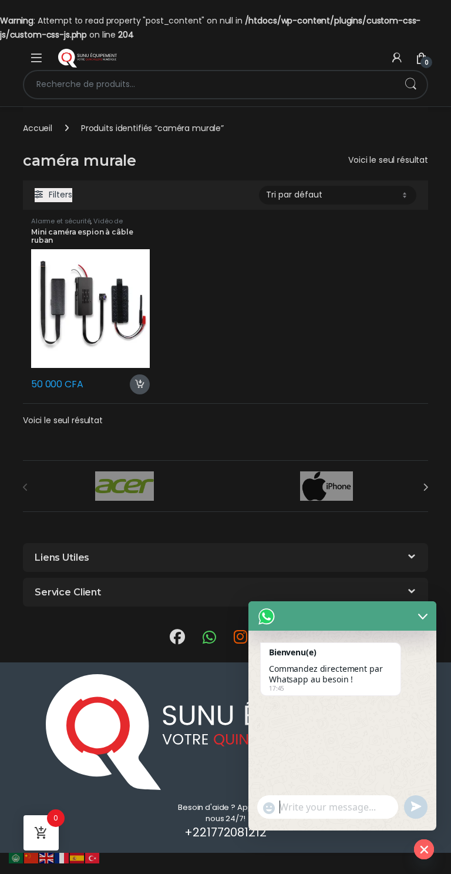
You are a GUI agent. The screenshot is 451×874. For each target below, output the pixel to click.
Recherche (410, 84)
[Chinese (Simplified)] (31, 857)
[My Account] (397, 58)
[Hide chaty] (424, 849)
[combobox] (209, 84)
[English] (47, 857)
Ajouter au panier (135, 384)
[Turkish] (92, 857)
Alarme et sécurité (60, 221)
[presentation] (425, 487)
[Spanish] (77, 857)
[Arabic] (16, 857)
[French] (62, 857)
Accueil (37, 128)
